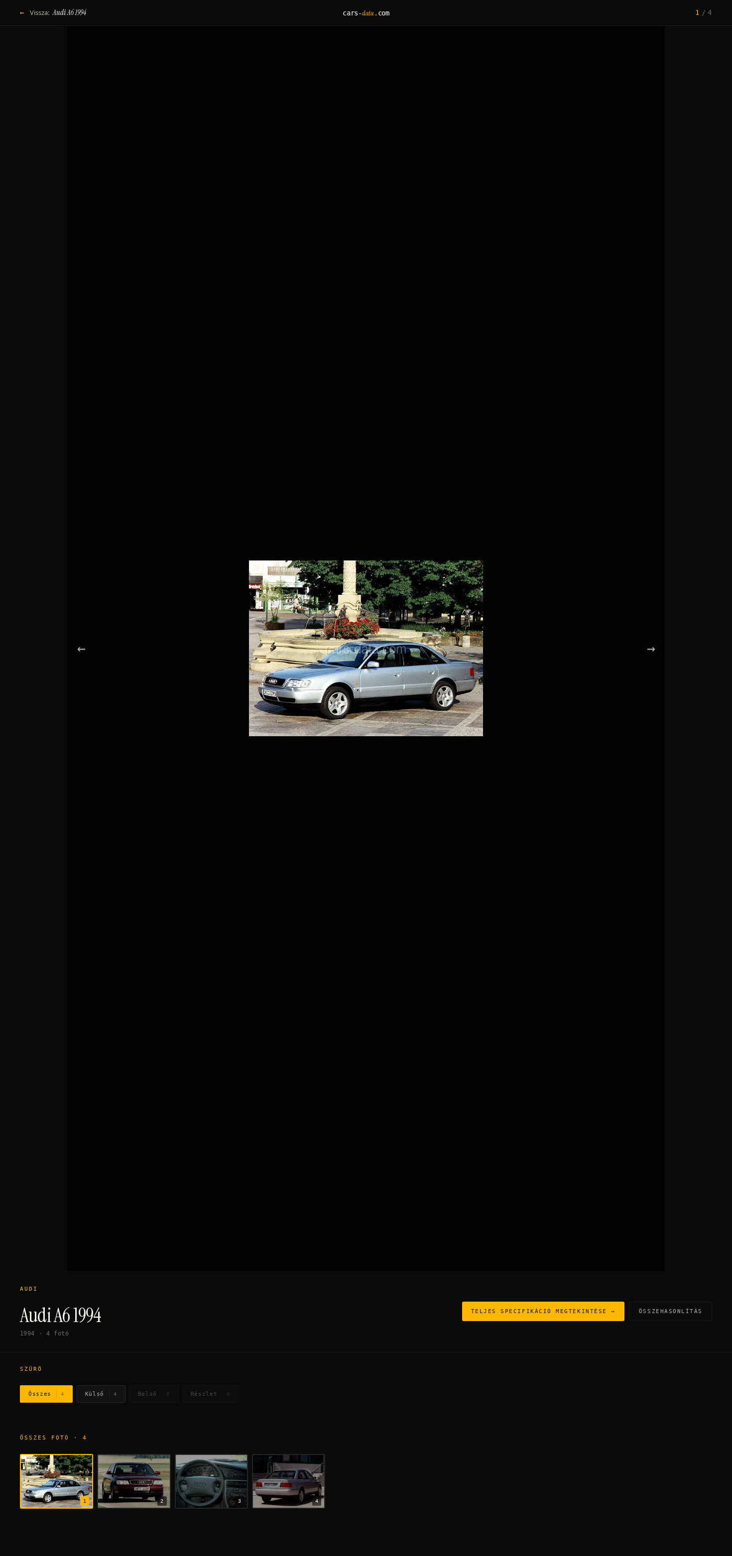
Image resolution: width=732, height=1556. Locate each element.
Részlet (210, 1394)
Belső (154, 1394)
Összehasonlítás (671, 1311)
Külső (101, 1394)
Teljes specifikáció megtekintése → (543, 1311)
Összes (46, 1394)
